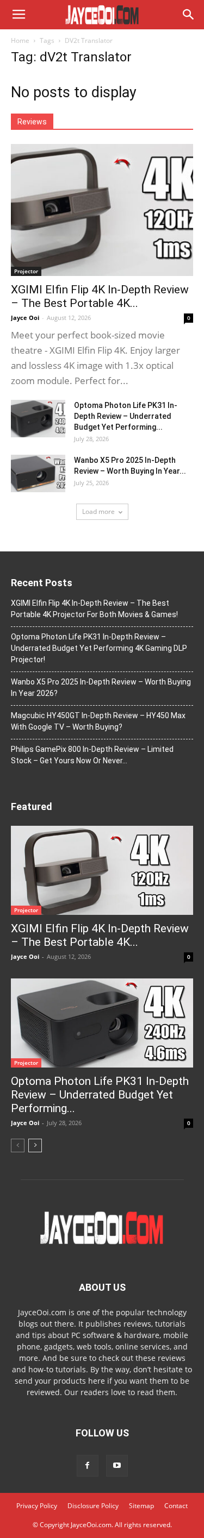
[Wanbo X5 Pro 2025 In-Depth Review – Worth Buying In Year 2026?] (38, 473)
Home (20, 40)
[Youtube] (117, 1466)
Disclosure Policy (93, 1505)
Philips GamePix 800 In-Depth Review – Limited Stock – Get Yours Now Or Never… (92, 755)
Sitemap (141, 1505)
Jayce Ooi (25, 317)
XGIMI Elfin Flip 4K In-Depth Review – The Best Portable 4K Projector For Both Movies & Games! (94, 609)
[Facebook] (87, 1466)
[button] (189, 14)
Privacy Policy (36, 1505)
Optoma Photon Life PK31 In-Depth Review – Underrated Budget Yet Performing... (125, 416)
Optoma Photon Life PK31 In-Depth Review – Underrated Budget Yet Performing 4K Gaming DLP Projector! (99, 648)
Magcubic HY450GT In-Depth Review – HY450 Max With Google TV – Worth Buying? (98, 721)
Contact (176, 1505)
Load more (98, 511)
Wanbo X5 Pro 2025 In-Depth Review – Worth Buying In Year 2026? (101, 687)
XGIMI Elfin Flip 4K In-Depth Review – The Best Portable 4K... (100, 296)
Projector (26, 271)
